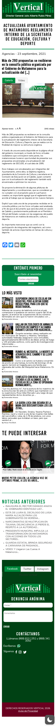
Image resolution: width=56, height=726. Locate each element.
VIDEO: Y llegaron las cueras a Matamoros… (23, 551)
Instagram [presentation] (43, 569)
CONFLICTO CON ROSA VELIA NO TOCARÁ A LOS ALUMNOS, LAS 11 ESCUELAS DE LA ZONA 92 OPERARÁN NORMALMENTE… (34, 380)
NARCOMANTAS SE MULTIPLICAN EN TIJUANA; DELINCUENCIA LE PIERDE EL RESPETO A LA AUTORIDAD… (28, 524)
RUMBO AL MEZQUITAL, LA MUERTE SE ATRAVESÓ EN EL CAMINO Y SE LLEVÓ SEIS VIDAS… (34, 354)
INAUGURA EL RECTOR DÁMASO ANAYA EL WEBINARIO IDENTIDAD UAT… (29, 508)
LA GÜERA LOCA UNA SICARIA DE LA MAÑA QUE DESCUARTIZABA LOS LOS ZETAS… (34, 405)
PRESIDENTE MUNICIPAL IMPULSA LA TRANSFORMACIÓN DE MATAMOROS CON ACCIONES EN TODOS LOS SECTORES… (27, 535)
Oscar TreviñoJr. (10, 422)
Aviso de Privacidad (28, 710)
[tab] (8, 80)
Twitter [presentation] (27, 569)
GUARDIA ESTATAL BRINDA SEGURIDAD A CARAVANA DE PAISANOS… (29, 544)
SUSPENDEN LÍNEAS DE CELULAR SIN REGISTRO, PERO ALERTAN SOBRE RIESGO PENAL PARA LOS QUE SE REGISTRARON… (33, 302)
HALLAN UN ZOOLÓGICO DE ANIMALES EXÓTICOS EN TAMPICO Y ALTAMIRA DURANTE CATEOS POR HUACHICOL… (34, 327)
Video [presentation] (21, 80)
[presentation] (8, 463)
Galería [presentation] (9, 80)
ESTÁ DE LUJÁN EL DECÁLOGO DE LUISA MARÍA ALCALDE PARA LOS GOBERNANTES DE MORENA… (29, 515)
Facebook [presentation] (12, 569)
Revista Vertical (28, 575)
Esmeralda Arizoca (11, 319)
